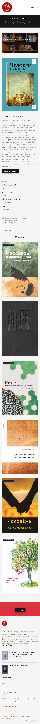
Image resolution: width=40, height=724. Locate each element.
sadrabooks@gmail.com (10, 702)
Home (7, 22)
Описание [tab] (8, 230)
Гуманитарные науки (9, 220)
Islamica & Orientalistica (25, 22)
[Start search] (37, 7)
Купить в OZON (10, 171)
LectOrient (6, 687)
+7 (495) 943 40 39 (9, 706)
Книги (13, 22)
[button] (34, 61)
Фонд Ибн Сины (8, 684)
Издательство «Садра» (10, 716)
